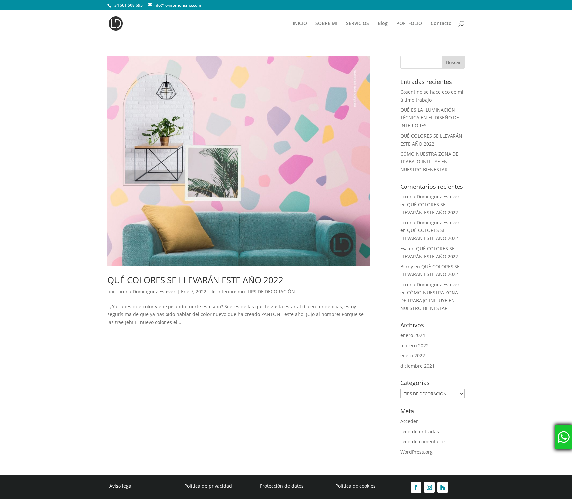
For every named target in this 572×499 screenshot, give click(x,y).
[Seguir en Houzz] (442, 487)
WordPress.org (416, 452)
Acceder (409, 421)
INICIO (300, 23)
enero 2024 (412, 335)
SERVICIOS (357, 23)
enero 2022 (412, 356)
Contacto (441, 23)
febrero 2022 (414, 345)
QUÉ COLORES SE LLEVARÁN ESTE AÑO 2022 (195, 280)
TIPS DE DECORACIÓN (271, 291)
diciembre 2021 (417, 366)
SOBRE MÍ (326, 23)
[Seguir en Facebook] (416, 487)
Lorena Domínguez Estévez (146, 291)
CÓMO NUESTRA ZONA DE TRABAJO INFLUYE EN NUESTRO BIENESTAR (429, 162)
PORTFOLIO (409, 23)
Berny (406, 266)
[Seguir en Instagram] (429, 487)
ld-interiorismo (228, 291)
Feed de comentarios (423, 441)
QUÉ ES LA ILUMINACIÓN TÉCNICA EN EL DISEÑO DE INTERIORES (429, 118)
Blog (383, 23)
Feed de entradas (419, 431)
